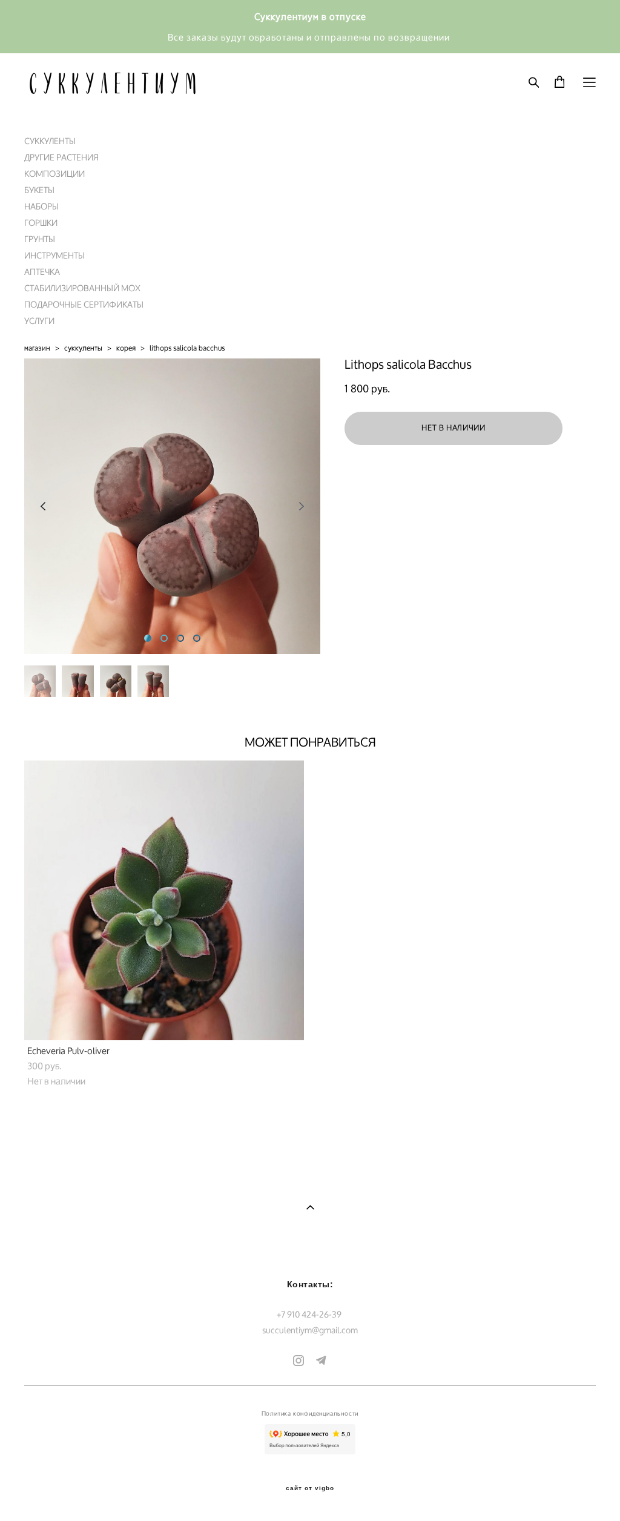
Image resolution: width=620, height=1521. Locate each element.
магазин (37, 347)
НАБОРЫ (41, 206)
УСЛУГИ (39, 320)
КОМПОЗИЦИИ (54, 173)
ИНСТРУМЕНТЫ (54, 255)
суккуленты (83, 347)
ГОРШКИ (41, 222)
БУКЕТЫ (39, 190)
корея (126, 347)
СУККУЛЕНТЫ (50, 141)
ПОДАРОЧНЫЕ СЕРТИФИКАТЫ (83, 304)
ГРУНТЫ (39, 239)
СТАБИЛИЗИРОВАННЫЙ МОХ (82, 288)
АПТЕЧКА (42, 271)
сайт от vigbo (310, 1488)
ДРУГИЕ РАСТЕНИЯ (61, 157)
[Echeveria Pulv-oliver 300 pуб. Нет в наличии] (164, 900)
